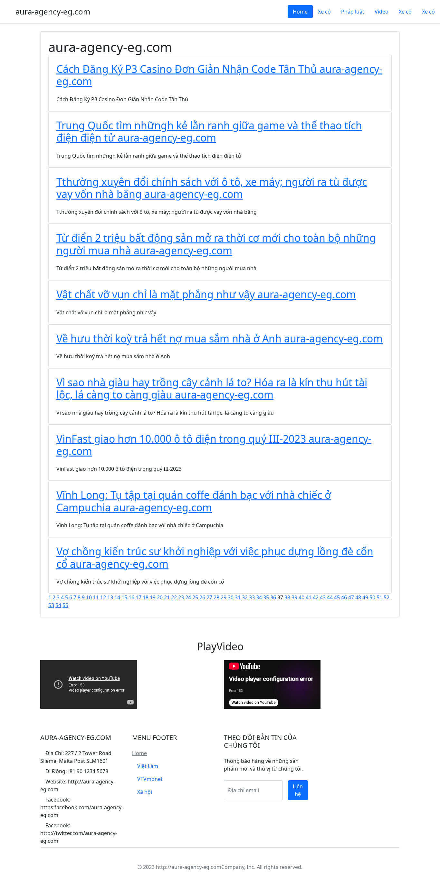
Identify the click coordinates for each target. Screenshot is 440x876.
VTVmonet (150, 778)
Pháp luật (352, 11)
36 (273, 597)
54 (58, 605)
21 (167, 597)
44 (330, 597)
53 (51, 605)
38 (287, 597)
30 (231, 597)
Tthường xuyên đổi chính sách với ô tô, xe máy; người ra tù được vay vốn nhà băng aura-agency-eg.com (211, 188)
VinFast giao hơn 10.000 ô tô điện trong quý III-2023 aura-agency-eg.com (213, 445)
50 (372, 597)
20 (160, 597)
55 (65, 605)
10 (89, 597)
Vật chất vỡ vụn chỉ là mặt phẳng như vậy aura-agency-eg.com (206, 294)
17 (138, 597)
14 (117, 597)
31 (238, 597)
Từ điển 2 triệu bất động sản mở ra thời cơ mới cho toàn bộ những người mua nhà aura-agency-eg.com (216, 244)
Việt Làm (147, 766)
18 (145, 597)
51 (379, 597)
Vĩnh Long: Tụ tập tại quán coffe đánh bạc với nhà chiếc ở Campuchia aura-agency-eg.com (193, 501)
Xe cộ (324, 11)
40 (301, 597)
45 (337, 597)
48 (358, 597)
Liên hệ (298, 790)
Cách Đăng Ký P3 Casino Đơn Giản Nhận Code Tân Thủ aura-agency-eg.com (219, 75)
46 (344, 597)
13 (110, 597)
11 (96, 597)
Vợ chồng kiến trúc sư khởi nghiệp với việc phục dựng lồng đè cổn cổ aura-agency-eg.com (214, 557)
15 (124, 597)
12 (103, 597)
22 (174, 597)
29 (223, 597)
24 (188, 597)
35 (266, 597)
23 (181, 597)
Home (300, 11)
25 (195, 597)
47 (351, 597)
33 (252, 597)
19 (153, 597)
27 (209, 597)
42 (316, 597)
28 (216, 597)
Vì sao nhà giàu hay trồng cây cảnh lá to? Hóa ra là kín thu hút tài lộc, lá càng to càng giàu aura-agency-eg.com (211, 388)
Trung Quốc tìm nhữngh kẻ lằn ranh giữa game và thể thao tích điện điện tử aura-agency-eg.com (209, 131)
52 (386, 597)
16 (131, 597)
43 (323, 597)
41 (308, 597)
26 (202, 597)
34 (259, 597)
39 (294, 597)
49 (365, 597)
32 (245, 597)
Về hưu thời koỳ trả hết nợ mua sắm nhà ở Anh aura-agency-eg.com (219, 338)
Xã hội (144, 791)
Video (381, 11)
